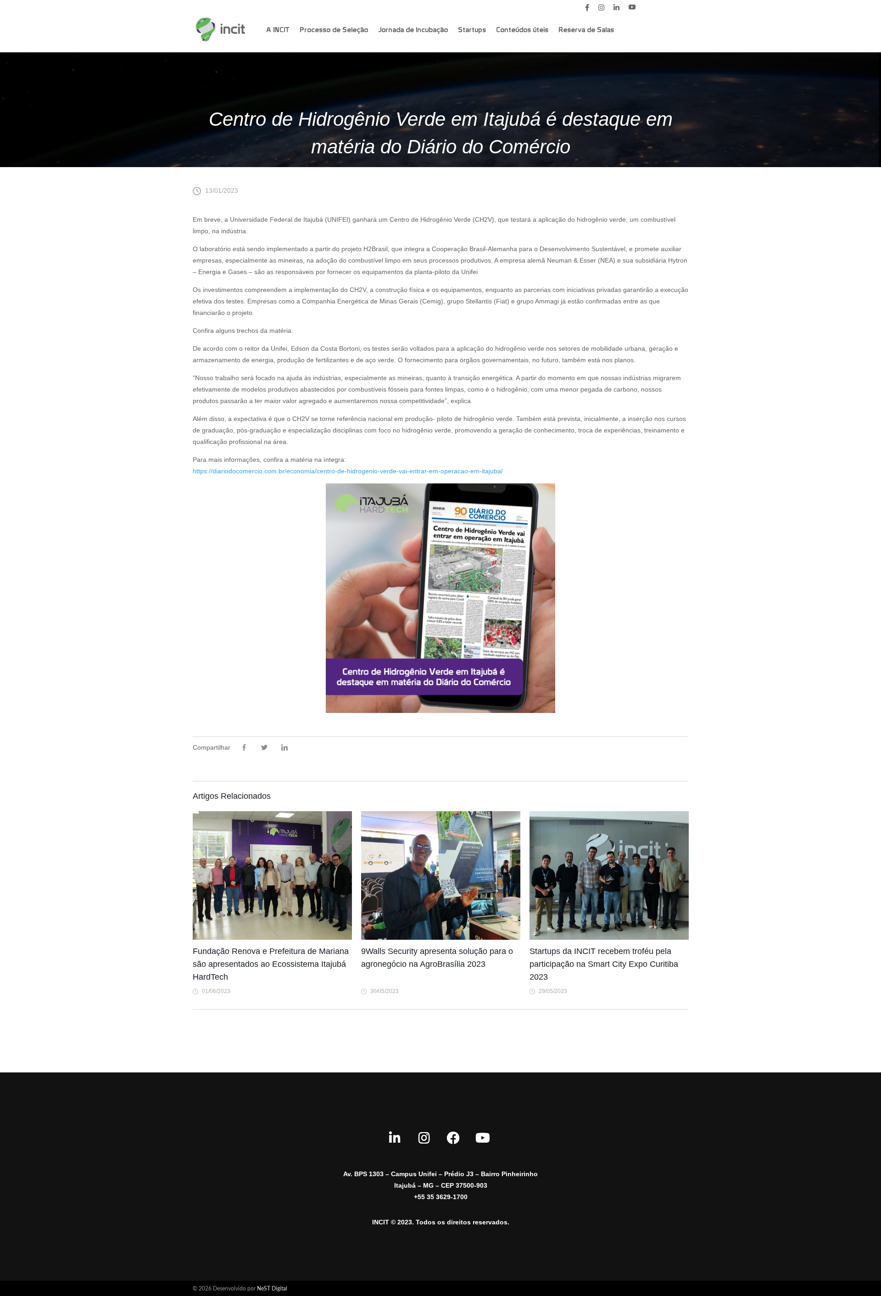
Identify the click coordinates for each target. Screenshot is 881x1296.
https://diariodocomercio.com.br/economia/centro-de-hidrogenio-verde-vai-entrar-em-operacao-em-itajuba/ (348, 471)
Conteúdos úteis (522, 30)
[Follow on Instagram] (424, 1138)
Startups (472, 30)
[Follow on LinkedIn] (394, 1138)
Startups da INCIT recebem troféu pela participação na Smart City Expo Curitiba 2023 (604, 964)
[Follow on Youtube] (483, 1138)
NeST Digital (272, 1288)
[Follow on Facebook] (453, 1138)
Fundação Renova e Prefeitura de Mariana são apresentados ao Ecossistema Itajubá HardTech (271, 964)
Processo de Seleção (334, 30)
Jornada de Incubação (413, 30)
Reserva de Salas (586, 30)
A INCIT (278, 30)
